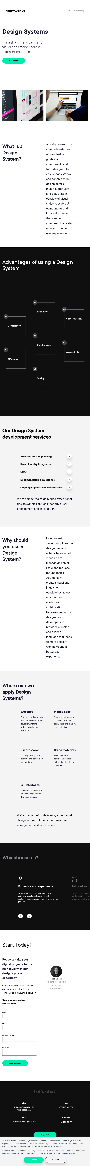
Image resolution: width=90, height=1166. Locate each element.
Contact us (13, 61)
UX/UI (23, 472)
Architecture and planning (36, 456)
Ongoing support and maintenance (41, 487)
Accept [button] (34, 1160)
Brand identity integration (36, 464)
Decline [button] (55, 1160)
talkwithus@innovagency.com (24, 1121)
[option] (45, 891)
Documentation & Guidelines (37, 479)
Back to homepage (77, 11)
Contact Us (45, 1135)
